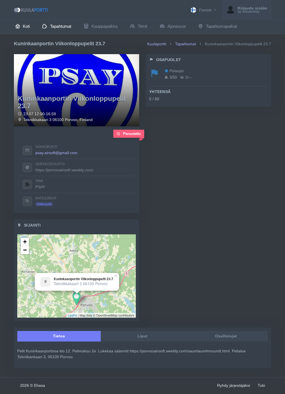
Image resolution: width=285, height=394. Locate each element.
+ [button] (25, 241)
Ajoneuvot (177, 26)
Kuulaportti (156, 44)
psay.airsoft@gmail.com (56, 152)
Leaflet (72, 315)
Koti (26, 26)
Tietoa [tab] (59, 336)
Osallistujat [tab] (226, 336)
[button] (204, 10)
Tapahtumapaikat (221, 26)
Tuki (261, 385)
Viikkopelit (44, 204)
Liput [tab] (142, 336)
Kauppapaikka (104, 26)
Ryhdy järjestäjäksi (233, 385)
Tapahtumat (60, 26)
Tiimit (142, 26)
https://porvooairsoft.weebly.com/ (64, 170)
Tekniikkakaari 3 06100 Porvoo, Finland (58, 120)
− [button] (25, 250)
